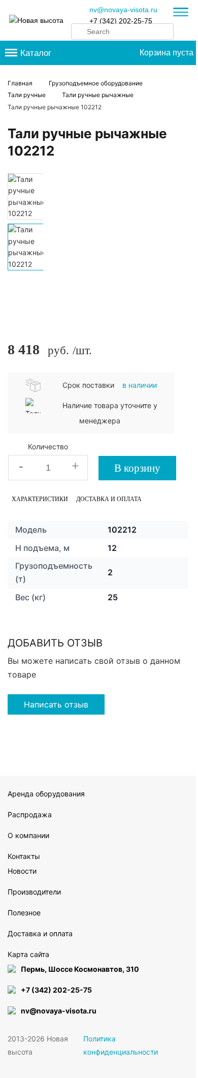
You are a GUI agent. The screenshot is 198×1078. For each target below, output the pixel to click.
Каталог (35, 53)
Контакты (24, 856)
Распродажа (30, 814)
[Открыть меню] (180, 13)
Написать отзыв (56, 704)
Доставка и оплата (109, 499)
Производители (34, 891)
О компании (28, 835)
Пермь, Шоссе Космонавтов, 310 (80, 969)
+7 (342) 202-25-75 (120, 21)
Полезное (24, 912)
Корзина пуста (166, 52)
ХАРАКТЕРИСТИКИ (40, 499)
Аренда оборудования (46, 793)
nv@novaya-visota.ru (123, 10)
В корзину (137, 468)
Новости (22, 871)
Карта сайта (28, 954)
